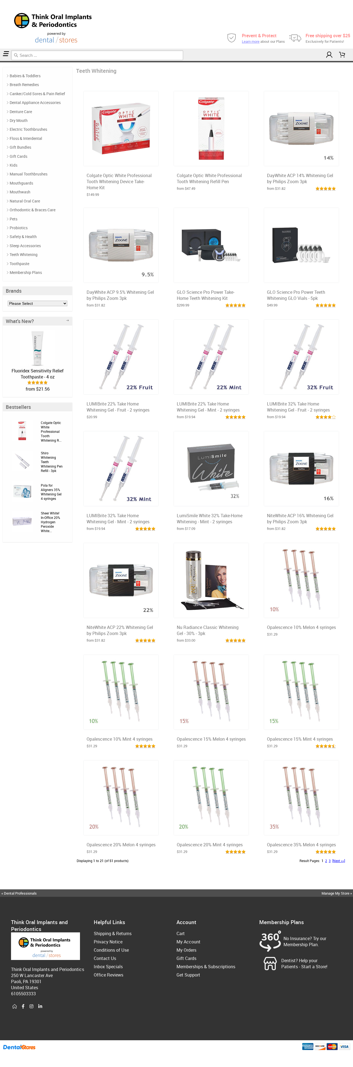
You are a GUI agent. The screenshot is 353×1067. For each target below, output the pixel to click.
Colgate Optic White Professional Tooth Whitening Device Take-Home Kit (119, 181)
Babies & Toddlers (25, 75)
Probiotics (19, 227)
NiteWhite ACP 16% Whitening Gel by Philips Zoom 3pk (300, 519)
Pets (13, 219)
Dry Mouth (19, 120)
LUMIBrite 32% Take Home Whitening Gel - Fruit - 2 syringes (298, 407)
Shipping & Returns (113, 933)
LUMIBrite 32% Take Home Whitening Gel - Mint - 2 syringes (118, 519)
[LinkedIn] (40, 1007)
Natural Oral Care (25, 201)
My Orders (186, 950)
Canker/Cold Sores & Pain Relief (37, 93)
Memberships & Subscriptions (205, 967)
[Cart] (342, 54)
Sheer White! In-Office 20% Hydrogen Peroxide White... (50, 522)
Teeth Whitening (24, 254)
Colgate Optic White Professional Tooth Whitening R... (51, 431)
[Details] (134, 160)
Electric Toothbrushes (28, 129)
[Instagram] (31, 1007)
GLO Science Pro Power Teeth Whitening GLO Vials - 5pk (296, 295)
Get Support (188, 975)
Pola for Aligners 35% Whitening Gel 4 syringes (51, 492)
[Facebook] (23, 1007)
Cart (180, 933)
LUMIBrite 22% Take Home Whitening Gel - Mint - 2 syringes (208, 407)
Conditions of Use (111, 950)
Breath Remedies (24, 84)
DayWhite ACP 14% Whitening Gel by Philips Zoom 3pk (300, 178)
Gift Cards (18, 156)
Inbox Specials (108, 967)
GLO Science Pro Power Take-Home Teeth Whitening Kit (205, 295)
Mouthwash (20, 191)
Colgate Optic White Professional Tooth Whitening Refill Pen (209, 178)
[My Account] (329, 54)
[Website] (14, 1007)
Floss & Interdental (26, 138)
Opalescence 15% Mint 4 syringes (300, 739)
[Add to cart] (121, 160)
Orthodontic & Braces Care (32, 209)
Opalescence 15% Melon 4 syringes (211, 739)
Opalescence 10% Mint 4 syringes (120, 739)
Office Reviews (108, 975)
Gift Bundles (20, 147)
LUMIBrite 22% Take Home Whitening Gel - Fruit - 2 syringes (118, 407)
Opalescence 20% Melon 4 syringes (121, 845)
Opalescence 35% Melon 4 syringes (301, 845)
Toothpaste (19, 263)
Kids (13, 165)
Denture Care (21, 111)
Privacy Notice (108, 942)
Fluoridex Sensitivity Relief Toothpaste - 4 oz (38, 374)
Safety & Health (23, 236)
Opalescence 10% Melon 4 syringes (301, 627)
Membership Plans (26, 272)
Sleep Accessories (25, 245)
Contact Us (105, 958)
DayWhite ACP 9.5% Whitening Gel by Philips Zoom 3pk (120, 295)
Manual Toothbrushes (28, 174)
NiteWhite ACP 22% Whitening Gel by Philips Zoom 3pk (120, 630)
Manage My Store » (337, 893)
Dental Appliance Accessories (35, 102)
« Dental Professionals (19, 893)
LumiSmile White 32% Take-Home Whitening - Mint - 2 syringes (209, 519)
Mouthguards (21, 183)
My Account (188, 942)
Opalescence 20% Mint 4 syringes (210, 845)
